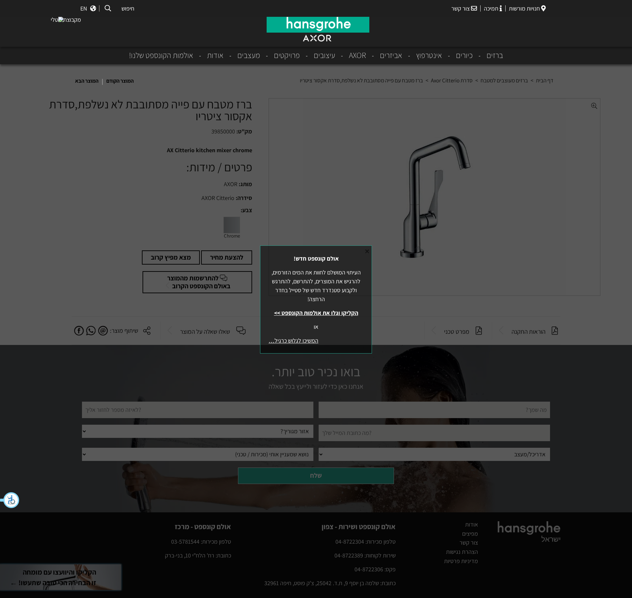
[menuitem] (488, 55)
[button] (10, 500)
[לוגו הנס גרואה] (318, 25)
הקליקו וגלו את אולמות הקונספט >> (316, 313)
